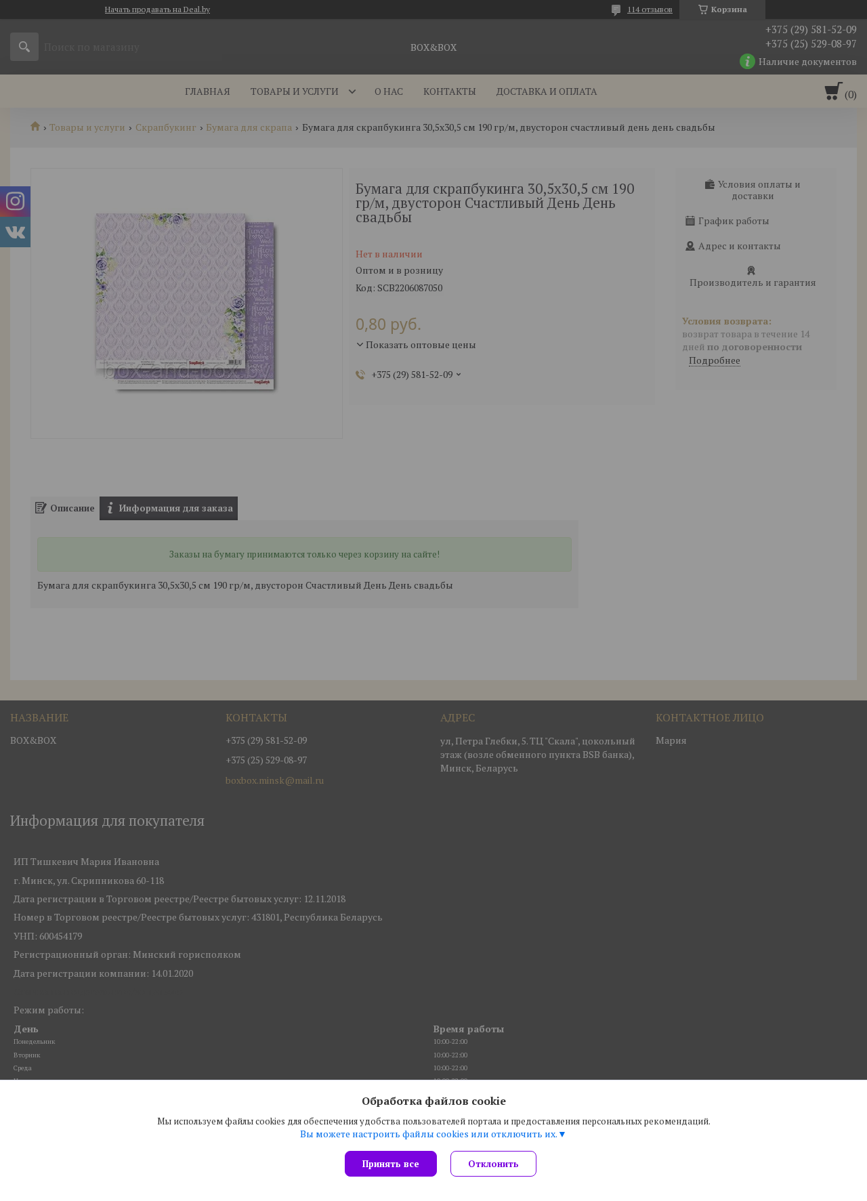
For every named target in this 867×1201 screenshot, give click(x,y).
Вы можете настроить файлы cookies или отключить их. (428, 1134)
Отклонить (493, 1164)
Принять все (390, 1164)
